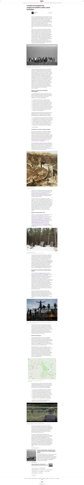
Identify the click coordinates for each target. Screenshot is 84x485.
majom (35, 13)
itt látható (49, 115)
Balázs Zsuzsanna (39, 453)
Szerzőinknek (57, 478)
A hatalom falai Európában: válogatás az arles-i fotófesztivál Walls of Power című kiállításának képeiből (46, 451)
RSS (54, 478)
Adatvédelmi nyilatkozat (34, 478)
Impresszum (25, 478)
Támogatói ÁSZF (52, 478)
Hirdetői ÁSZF (47, 478)
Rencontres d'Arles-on (47, 20)
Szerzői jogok (29, 478)
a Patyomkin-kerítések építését (41, 436)
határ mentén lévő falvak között (37, 384)
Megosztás (50, 12)
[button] (35, 468)
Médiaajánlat (43, 478)
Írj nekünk (42, 479)
